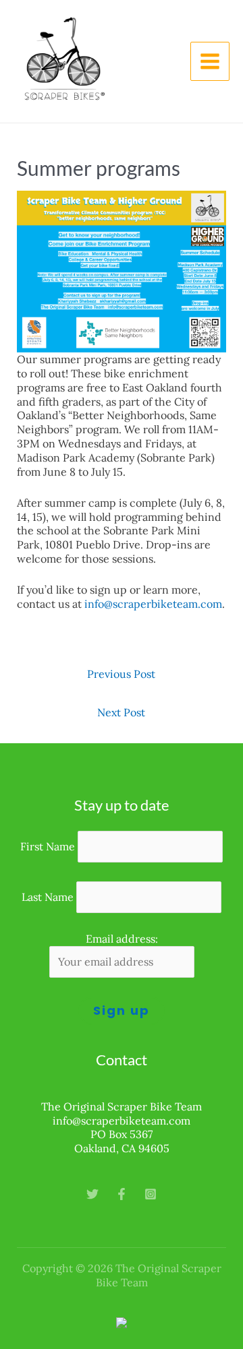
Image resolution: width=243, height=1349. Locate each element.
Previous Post (121, 674)
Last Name (48, 897)
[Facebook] (121, 1194)
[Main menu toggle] (210, 61)
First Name (47, 846)
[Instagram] (150, 1194)
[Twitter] (92, 1194)
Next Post (121, 712)
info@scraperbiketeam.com (153, 603)
